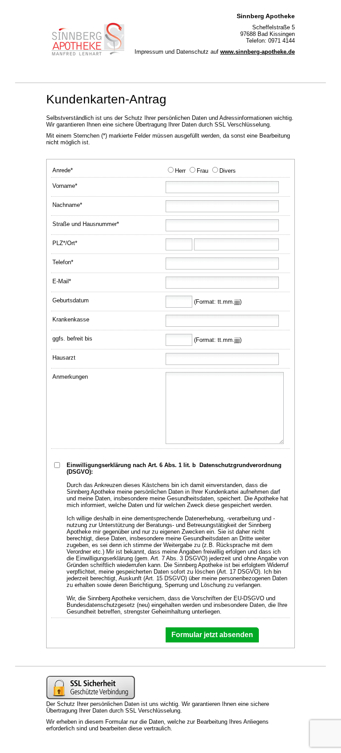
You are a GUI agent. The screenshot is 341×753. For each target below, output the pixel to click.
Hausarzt (63, 357)
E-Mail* (61, 281)
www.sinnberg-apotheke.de (257, 51)
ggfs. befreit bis (72, 338)
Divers (227, 170)
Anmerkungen (70, 376)
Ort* (72, 243)
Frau (202, 170)
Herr (180, 170)
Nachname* (67, 205)
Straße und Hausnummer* (85, 224)
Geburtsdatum (70, 300)
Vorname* (64, 185)
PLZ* (58, 243)
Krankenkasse (70, 319)
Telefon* (62, 262)
